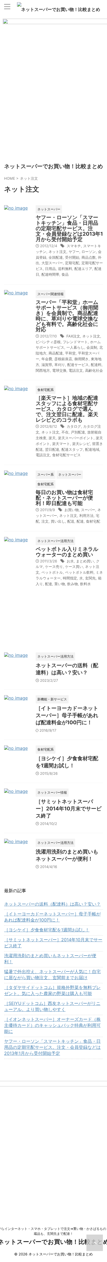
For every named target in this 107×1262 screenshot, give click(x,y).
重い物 (59, 584)
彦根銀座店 (63, 359)
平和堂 (70, 353)
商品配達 (56, 353)
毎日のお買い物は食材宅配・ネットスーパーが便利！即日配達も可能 (64, 497)
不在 (65, 432)
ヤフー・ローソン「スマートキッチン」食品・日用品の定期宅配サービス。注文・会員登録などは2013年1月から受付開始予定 (69, 228)
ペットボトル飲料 (79, 572)
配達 (80, 521)
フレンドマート (75, 342)
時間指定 (70, 578)
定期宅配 (72, 263)
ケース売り (54, 566)
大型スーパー (52, 263)
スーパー (88, 510)
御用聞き (81, 359)
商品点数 (88, 257)
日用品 (50, 268)
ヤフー (74, 251)
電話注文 (76, 370)
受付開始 (72, 257)
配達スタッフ (72, 449)
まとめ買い (85, 561)
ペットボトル (52, 572)
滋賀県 (46, 364)
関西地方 (43, 370)
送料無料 (65, 268)
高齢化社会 (94, 370)
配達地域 (92, 449)
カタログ (74, 426)
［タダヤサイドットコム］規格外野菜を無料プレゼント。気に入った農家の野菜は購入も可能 (52, 990)
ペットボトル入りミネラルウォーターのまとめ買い (67, 552)
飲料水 (85, 584)
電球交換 (59, 370)
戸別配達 (78, 432)
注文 (45, 521)
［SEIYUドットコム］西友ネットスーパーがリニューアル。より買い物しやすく (52, 1006)
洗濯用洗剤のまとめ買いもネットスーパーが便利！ (50, 958)
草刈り (59, 364)
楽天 (52, 438)
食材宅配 (93, 521)
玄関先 (90, 578)
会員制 (91, 347)
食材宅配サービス (66, 455)
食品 (65, 274)
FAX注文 (73, 336)
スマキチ (74, 246)
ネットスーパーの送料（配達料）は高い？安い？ (52, 904)
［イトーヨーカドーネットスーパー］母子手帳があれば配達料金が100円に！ (67, 715)
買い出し (58, 521)
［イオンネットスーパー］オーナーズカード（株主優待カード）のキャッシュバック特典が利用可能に (52, 1025)
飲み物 (72, 584)
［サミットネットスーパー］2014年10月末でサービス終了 (69, 808)
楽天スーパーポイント (76, 438)
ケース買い (74, 566)
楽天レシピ (81, 443)
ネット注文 (57, 251)
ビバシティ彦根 (48, 342)
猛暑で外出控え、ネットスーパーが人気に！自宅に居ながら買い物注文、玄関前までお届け (52, 974)
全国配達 (56, 257)
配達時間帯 (50, 274)
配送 (70, 521)
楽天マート (61, 443)
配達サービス (78, 364)
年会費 (46, 359)
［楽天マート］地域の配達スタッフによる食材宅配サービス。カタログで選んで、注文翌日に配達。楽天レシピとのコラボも (67, 409)
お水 (70, 561)
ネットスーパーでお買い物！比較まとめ (60, 9)
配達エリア (83, 268)
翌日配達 (52, 449)
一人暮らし (75, 347)
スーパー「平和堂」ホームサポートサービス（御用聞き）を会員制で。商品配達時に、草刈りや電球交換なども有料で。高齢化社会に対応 (67, 316)
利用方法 (86, 515)
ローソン (88, 251)
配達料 (96, 364)
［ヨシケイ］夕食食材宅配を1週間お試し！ (46, 930)
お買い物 (71, 510)
